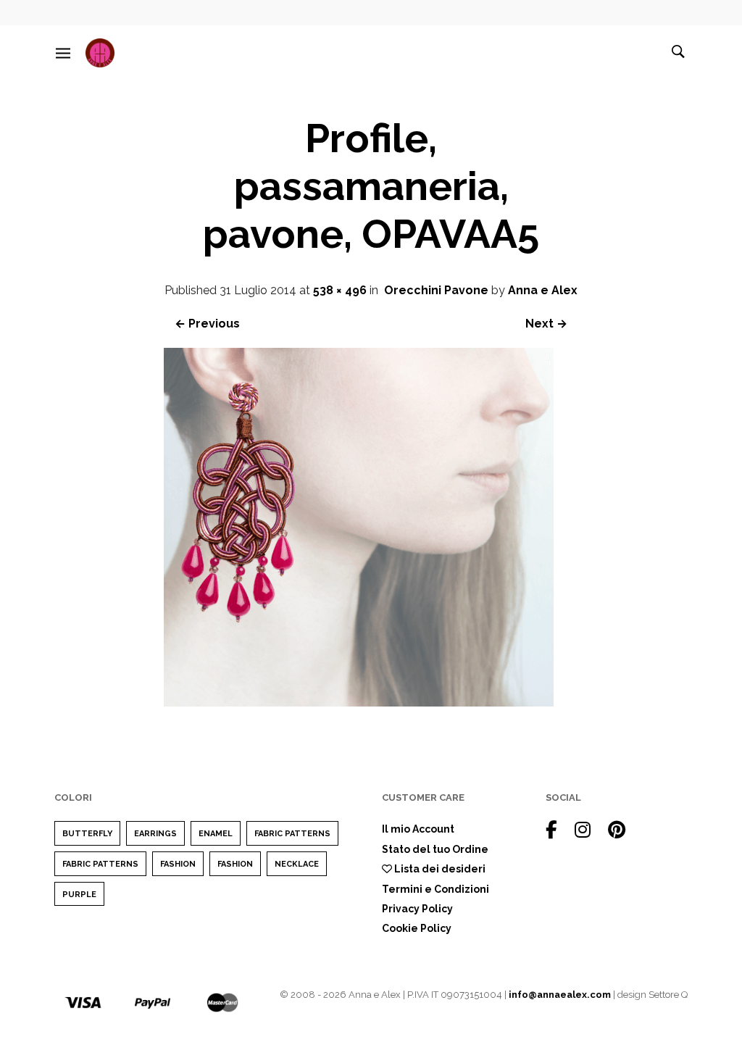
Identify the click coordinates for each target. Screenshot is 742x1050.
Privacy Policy (417, 908)
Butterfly (87, 833)
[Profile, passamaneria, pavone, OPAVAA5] (359, 702)
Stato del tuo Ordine (435, 849)
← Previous (207, 323)
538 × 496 (340, 290)
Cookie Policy (416, 928)
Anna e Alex (543, 290)
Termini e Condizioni (435, 889)
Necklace (297, 864)
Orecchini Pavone (436, 290)
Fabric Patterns (292, 833)
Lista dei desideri (438, 869)
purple (79, 894)
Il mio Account (418, 829)
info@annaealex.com (560, 994)
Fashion (178, 864)
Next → (546, 323)
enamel (216, 833)
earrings (155, 833)
